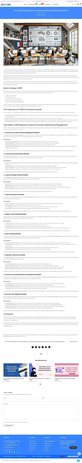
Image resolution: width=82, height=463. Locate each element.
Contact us (31, 450)
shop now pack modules (44, 1)
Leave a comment (73, 341)
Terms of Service (32, 443)
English (77, 1)
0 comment (43, 14)
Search (33, 456)
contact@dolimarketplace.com (17, 1)
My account (47, 450)
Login (68, 1)
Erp (64, 341)
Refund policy (48, 456)
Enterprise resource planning (57, 341)
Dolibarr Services (48, 445)
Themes (41, 4)
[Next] (77, 374)
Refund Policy (32, 448)
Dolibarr (38, 14)
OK (78, 460)
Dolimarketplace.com (42, 341)
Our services (47, 4)
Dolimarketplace (33, 341)
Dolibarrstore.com (26, 341)
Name (5, 398)
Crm (7, 341)
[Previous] (5, 374)
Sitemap (46, 448)
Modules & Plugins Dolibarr (50, 441)
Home (25, 4)
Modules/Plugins (33, 4)
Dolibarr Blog (55, 4)
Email (43, 398)
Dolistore (49, 341)
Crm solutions (19, 341)
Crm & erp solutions (12, 341)
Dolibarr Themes (48, 443)
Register (71, 1)
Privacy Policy (32, 441)
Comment (6, 403)
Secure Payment (32, 445)
